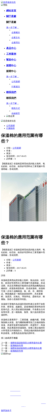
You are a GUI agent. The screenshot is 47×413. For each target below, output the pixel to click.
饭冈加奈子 (6, 410)
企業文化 (15, 37)
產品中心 (11, 48)
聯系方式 (15, 108)
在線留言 (15, 113)
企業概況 (15, 32)
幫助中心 (11, 59)
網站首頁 (11, 10)
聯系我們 (11, 92)
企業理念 (15, 42)
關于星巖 (11, 16)
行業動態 (10, 128)
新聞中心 (11, 65)
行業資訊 (15, 87)
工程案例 (11, 53)
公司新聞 (15, 81)
